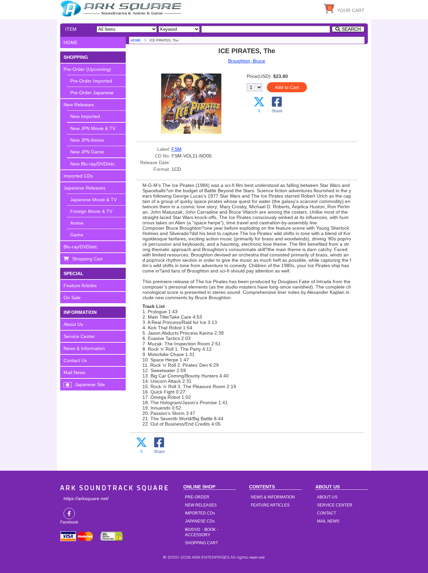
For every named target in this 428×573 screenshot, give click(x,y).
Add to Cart (287, 87)
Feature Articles (80, 285)
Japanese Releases (84, 188)
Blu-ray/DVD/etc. (81, 246)
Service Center (79, 336)
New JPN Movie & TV (92, 128)
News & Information (84, 348)
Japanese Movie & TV (93, 199)
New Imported (85, 116)
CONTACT (326, 513)
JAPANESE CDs (200, 521)
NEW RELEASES (201, 505)
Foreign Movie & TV (91, 211)
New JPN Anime (87, 140)
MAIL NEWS (328, 521)
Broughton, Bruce (246, 61)
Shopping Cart (87, 258)
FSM (177, 149)
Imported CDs (78, 176)
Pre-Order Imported (91, 81)
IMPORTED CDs (200, 513)
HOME (122, 8)
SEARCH (351, 29)
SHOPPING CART (201, 543)
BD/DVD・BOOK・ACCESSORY (202, 532)
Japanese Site (90, 384)
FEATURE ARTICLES (270, 505)
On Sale (72, 297)
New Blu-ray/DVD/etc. (93, 163)
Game (76, 234)
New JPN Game (87, 151)
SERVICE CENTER (334, 505)
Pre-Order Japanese (92, 92)
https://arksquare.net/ (86, 498)
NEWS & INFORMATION (273, 497)
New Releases (79, 104)
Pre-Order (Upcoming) (87, 69)
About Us (73, 324)
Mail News (74, 372)
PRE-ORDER (197, 497)
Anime (77, 223)
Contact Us (75, 360)
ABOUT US (327, 497)
